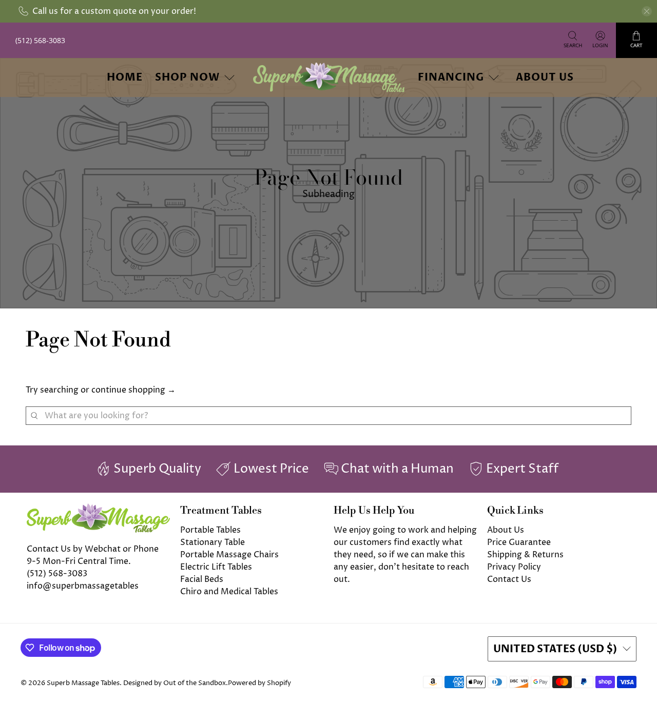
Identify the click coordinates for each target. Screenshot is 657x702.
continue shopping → (133, 390)
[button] (656, 697)
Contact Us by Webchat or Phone (93, 549)
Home (125, 77)
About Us (545, 77)
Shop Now (187, 77)
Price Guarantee (519, 542)
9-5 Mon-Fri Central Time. (79, 561)
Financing (451, 77)
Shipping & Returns (525, 554)
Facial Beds (201, 579)
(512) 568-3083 (57, 573)
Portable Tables (210, 530)
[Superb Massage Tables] (328, 77)
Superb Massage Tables (83, 683)
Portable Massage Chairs (229, 554)
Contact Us (509, 579)
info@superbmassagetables (83, 586)
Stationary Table (212, 542)
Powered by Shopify (259, 683)
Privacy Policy (514, 567)
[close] (647, 11)
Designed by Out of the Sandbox (174, 683)
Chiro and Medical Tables (229, 591)
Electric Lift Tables (216, 567)
